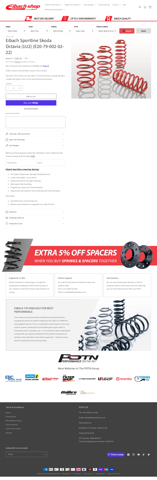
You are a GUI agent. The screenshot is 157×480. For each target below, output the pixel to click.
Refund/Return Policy (14, 421)
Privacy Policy (11, 417)
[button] (53, 4)
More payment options (31, 108)
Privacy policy (77, 473)
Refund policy (67, 473)
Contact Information (13, 429)
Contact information (113, 473)
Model (54, 27)
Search (8, 413)
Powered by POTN (55, 473)
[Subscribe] (44, 454)
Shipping (17, 62)
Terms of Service (12, 425)
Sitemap (9, 433)
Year (31, 27)
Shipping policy (100, 473)
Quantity (8, 84)
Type (76, 27)
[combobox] (16, 30)
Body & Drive (102, 27)
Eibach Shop (45, 473)
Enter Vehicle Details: (13, 113)
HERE (33, 156)
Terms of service (88, 473)
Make (8, 27)
